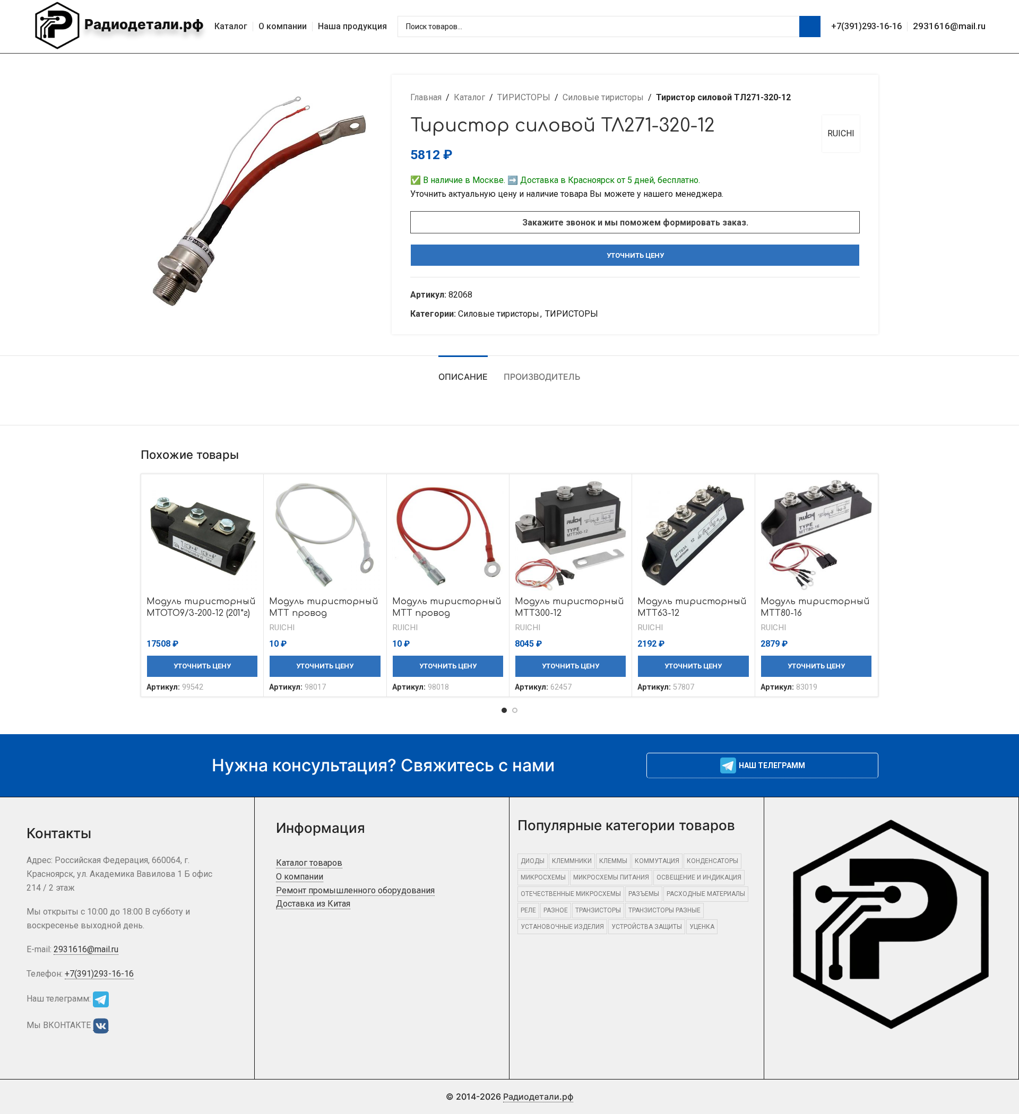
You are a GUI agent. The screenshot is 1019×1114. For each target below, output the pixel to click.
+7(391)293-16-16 (866, 26)
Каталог (469, 97)
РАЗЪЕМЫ (643, 894)
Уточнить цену (635, 255)
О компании (299, 877)
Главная (426, 97)
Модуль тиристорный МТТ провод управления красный (447, 613)
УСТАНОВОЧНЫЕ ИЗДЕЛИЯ (562, 926)
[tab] (463, 371)
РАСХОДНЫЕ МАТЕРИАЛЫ (706, 894)
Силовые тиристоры (603, 97)
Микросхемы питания (611, 877)
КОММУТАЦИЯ (657, 861)
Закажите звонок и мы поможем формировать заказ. (635, 222)
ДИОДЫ (533, 861)
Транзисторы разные (664, 910)
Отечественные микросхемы (571, 894)
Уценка (701, 926)
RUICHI (840, 133)
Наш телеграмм (772, 765)
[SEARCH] (810, 26)
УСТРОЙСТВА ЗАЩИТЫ (646, 926)
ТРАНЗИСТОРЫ (598, 910)
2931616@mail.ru (949, 26)
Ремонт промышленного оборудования (355, 890)
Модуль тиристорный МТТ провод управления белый (323, 613)
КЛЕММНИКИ (572, 861)
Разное (555, 910)
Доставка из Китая (313, 904)
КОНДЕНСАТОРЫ (712, 861)
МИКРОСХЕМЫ (543, 877)
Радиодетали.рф (142, 24)
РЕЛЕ (528, 910)
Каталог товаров (309, 863)
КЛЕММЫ (613, 861)
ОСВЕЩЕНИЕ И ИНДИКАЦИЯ (699, 877)
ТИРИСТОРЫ (523, 97)
